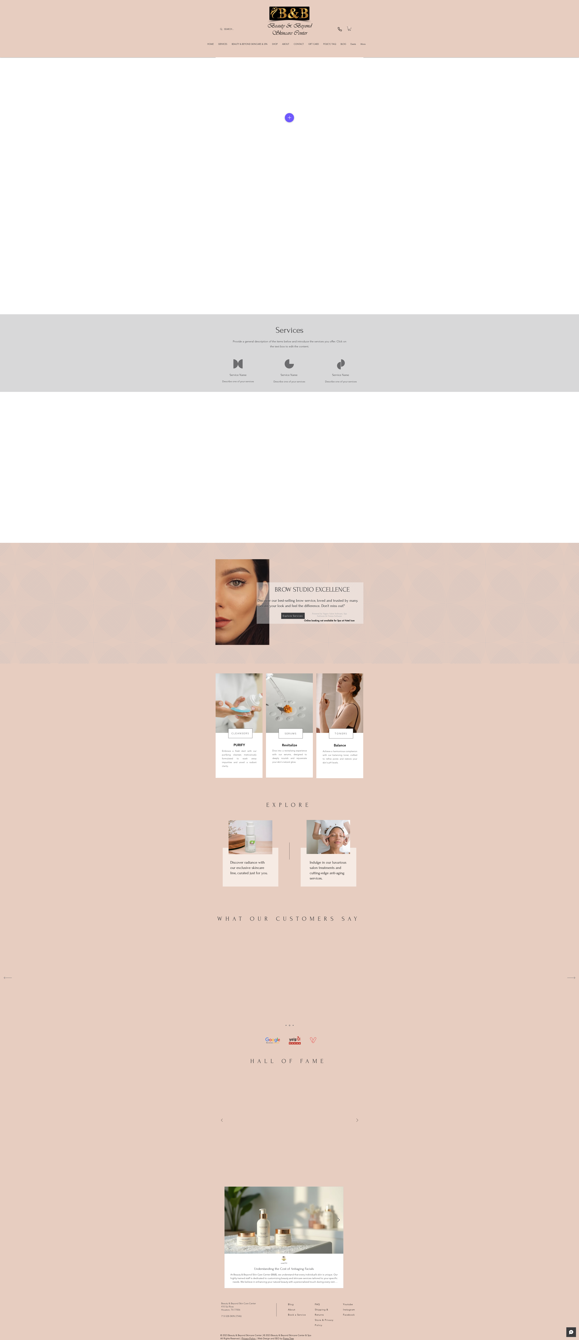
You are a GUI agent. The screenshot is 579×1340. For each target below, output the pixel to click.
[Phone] (339, 29)
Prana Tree (288, 1338)
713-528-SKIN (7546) (231, 1316)
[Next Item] (338, 1220)
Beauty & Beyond (289, 25)
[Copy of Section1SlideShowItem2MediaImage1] (293, 1025)
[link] (349, 29)
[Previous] (17, 118)
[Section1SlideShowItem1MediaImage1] (289, 1025)
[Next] (562, 118)
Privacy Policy (249, 1338)
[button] (222, 44)
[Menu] (289, 117)
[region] (239, 725)
